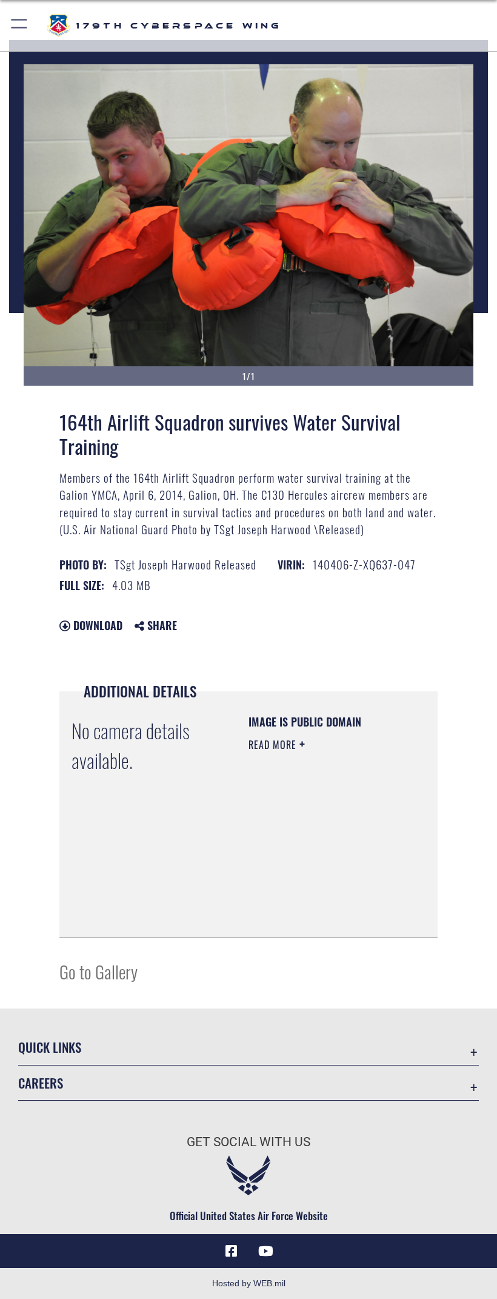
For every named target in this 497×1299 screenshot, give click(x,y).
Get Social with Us (248, 1142)
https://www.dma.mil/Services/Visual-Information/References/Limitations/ (322, 915)
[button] (19, 26)
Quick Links (49, 1047)
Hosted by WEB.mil (248, 1283)
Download (96, 625)
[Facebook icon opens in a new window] (231, 1251)
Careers (40, 1082)
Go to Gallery (98, 971)
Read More (273, 744)
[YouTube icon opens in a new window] (265, 1251)
